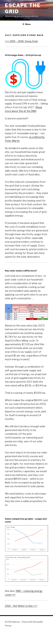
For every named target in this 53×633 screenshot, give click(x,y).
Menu (28, 24)
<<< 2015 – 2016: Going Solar (21, 41)
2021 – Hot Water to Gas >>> (21, 605)
